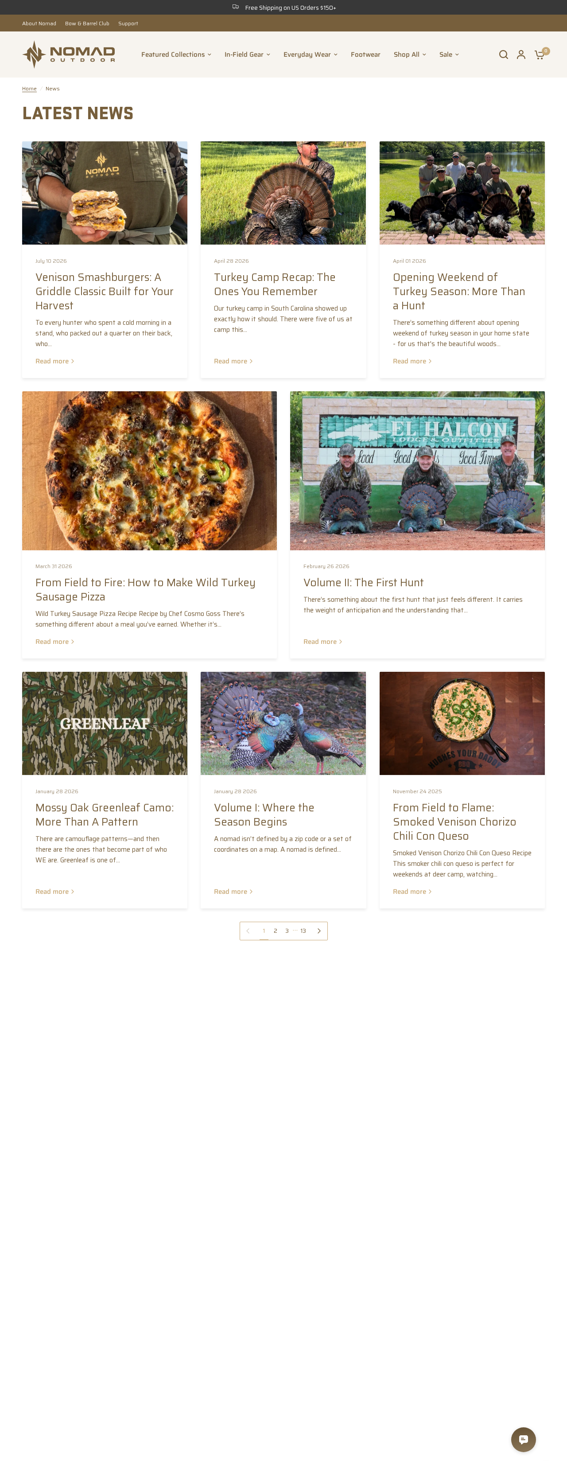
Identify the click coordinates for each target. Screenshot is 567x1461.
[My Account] (521, 54)
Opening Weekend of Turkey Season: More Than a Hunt (459, 291)
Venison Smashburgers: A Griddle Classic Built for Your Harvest (104, 291)
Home (29, 88)
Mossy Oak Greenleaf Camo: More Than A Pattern (104, 814)
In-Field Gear (244, 54)
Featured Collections (173, 54)
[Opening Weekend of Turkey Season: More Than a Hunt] (462, 193)
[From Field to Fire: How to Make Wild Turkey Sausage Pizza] (149, 470)
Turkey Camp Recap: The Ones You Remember (275, 284)
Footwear (366, 54)
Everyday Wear (307, 54)
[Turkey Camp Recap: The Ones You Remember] (283, 193)
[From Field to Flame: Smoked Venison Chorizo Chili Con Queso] (462, 723)
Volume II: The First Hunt (363, 582)
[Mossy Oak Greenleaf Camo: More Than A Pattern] (104, 723)
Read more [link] (52, 361)
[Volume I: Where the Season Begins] (283, 723)
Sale (445, 54)
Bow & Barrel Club (87, 23)
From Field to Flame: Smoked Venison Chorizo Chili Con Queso (455, 822)
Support (128, 23)
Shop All (406, 54)
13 (303, 930)
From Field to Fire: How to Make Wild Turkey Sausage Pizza (145, 589)
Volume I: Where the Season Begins (264, 814)
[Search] (504, 54)
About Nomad (39, 23)
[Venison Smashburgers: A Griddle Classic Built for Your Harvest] (104, 193)
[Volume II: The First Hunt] (417, 470)
